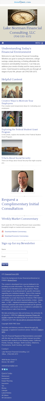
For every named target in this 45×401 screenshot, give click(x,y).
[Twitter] (5, 370)
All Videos (5, 395)
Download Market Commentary (15, 231)
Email (3, 256)
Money (4, 388)
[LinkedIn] (7, 370)
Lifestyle (4, 390)
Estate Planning (7, 381)
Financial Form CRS (12, 274)
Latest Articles (6, 393)
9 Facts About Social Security (16, 158)
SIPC (3, 332)
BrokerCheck (12, 280)
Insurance (5, 383)
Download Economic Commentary (16, 236)
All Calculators (6, 398)
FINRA (39, 330)
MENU (38, 43)
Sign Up (5, 264)
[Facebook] (2, 370)
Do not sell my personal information (28, 320)
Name (4, 249)
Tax (3, 386)
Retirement (5, 376)
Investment (5, 378)
